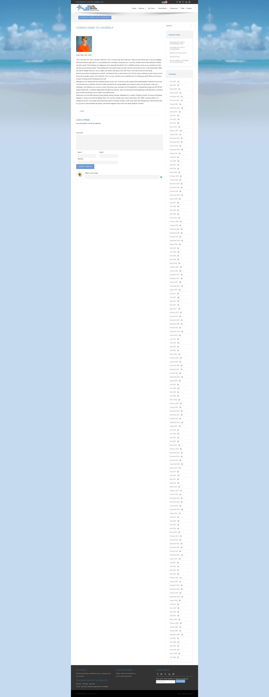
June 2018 (173, 252)
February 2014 (174, 449)
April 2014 (173, 441)
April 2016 (173, 350)
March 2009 (173, 653)
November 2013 (174, 456)
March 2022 (173, 89)
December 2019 (174, 183)
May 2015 (173, 392)
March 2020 (173, 172)
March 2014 (173, 445)
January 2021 (174, 134)
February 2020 (174, 176)
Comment (79, 133)
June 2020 (173, 161)
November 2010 (174, 589)
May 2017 (173, 301)
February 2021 (174, 130)
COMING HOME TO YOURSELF (94, 27)
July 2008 (173, 657)
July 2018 (173, 248)
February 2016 (174, 358)
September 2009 (175, 634)
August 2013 (173, 468)
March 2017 (173, 309)
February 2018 (174, 267)
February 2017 (174, 312)
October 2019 (174, 191)
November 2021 (174, 100)
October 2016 (174, 327)
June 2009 (173, 642)
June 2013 (173, 475)
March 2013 (173, 487)
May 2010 (173, 612)
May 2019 (173, 210)
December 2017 (174, 274)
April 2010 (173, 615)
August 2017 (173, 290)
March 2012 (173, 532)
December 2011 (174, 543)
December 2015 (174, 365)
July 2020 (173, 157)
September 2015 (175, 377)
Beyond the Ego (175, 56)
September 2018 (175, 240)
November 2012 (174, 502)
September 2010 (175, 596)
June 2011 (173, 566)
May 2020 (173, 165)
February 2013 (174, 490)
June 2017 (173, 297)
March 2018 (173, 263)
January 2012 (174, 540)
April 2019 (173, 214)
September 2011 (175, 555)
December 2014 (174, 411)
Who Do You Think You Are (178, 53)
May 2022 (173, 85)
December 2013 (174, 452)
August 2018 (173, 244)
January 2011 (174, 581)
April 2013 (173, 483)
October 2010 (174, 593)
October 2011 (174, 551)
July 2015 (173, 384)
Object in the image (91, 173)
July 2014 (173, 430)
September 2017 (175, 286)
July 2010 (173, 604)
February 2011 (174, 578)
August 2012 (173, 513)
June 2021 (173, 119)
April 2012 (173, 528)
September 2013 (175, 464)
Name (80, 152)
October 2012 (174, 506)
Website (80, 159)
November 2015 (174, 369)
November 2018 (174, 233)
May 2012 (173, 524)
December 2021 (174, 96)
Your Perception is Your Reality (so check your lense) (179, 61)
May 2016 (173, 346)
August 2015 (173, 380)
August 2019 (173, 199)
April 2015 (173, 396)
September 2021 (175, 108)
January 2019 (174, 225)
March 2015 (173, 399)
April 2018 (173, 259)
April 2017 (173, 305)
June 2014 (173, 434)
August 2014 (173, 426)
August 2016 (173, 335)
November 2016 (174, 324)
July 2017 (173, 293)
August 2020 (173, 153)
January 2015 (174, 407)
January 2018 (174, 271)
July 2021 (173, 115)
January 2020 (174, 180)
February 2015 (174, 403)
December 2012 (174, 498)
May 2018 (173, 255)
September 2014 (175, 422)
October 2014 (174, 418)
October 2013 (174, 460)
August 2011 (173, 559)
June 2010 (173, 608)
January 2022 (174, 93)
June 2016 (173, 343)
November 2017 (174, 278)
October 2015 (174, 373)
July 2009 (173, 638)
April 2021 (173, 123)
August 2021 (173, 112)
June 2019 (173, 206)
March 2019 (173, 218)
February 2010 (174, 623)
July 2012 (173, 517)
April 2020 (173, 168)
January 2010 (174, 627)
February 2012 (174, 536)
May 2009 (173, 646)
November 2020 (174, 142)
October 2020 (174, 146)
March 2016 (173, 354)
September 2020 (175, 149)
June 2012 (173, 521)
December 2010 (174, 585)
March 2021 (173, 127)
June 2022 (173, 81)
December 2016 (174, 320)
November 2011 (174, 547)
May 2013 (173, 479)
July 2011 (173, 562)
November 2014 (174, 415)
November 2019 (174, 187)
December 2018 (174, 229)
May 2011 (173, 570)
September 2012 (175, 509)
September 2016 (175, 331)
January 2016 (174, 362)
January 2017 (174, 316)
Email (101, 152)
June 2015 (173, 388)
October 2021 (174, 104)
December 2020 (174, 138)
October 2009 (174, 631)
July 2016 (173, 339)
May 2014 (173, 437)
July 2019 (173, 202)
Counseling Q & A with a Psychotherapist (177, 48)
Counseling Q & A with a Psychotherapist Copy (177, 43)
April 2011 (173, 574)
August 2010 (173, 600)
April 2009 (173, 649)
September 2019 (175, 195)
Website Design (81, 693)
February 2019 (174, 221)
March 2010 (173, 619)
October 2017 (174, 282)
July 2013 (173, 471)
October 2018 (174, 237)
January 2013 (174, 494)
